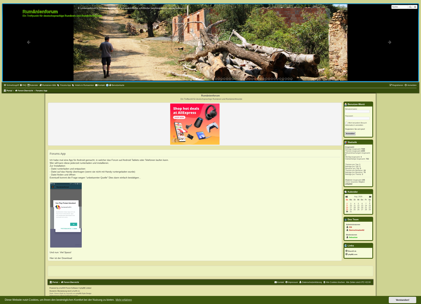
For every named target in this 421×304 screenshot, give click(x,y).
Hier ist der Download (61, 257)
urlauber (348, 183)
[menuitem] (23, 85)
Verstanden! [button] (402, 300)
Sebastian (353, 237)
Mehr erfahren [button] (124, 299)
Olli (350, 227)
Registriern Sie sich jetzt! (355, 129)
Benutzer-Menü (356, 103)
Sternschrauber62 (356, 230)
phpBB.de (76, 290)
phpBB (61, 287)
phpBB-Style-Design (83, 293)
